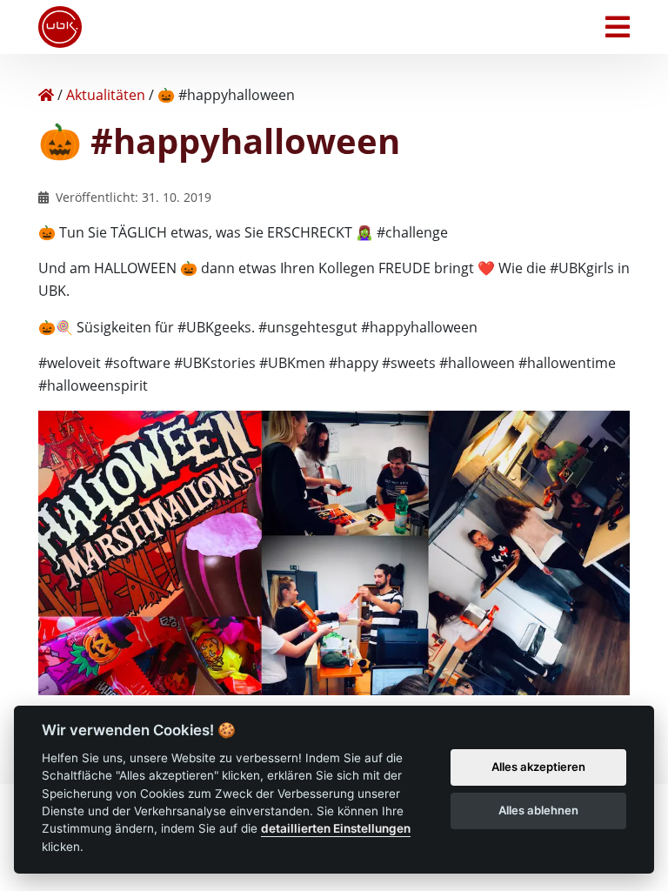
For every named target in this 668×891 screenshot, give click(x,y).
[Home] (46, 94)
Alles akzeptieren (538, 767)
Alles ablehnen (538, 810)
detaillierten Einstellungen (336, 828)
